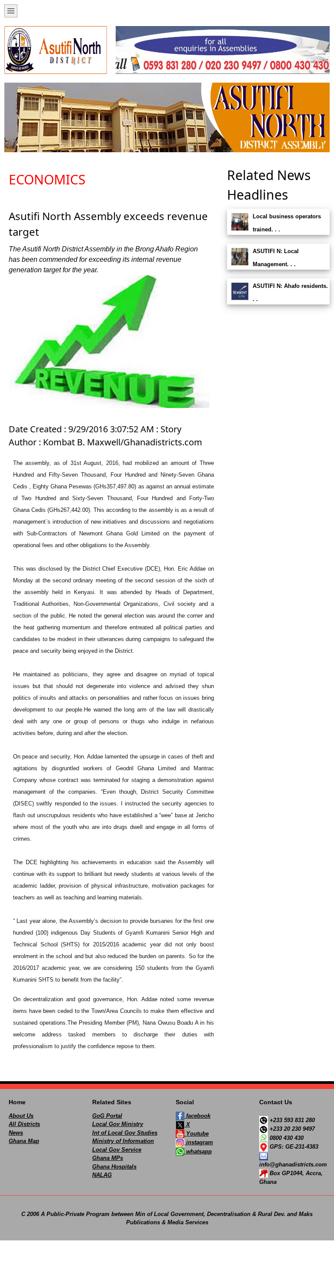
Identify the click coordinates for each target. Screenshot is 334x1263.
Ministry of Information (123, 1141)
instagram (198, 1142)
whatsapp (198, 1151)
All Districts (24, 1124)
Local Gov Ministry (117, 1124)
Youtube (196, 1133)
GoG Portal (107, 1116)
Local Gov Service (116, 1149)
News (16, 1132)
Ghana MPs (107, 1158)
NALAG (102, 1175)
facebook (197, 1116)
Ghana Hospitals (114, 1166)
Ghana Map (24, 1141)
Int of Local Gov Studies (124, 1132)
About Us (21, 1116)
